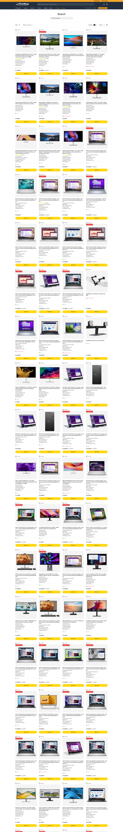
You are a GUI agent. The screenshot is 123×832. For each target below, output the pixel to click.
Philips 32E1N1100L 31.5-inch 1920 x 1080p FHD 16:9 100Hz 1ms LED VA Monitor (73, 621)
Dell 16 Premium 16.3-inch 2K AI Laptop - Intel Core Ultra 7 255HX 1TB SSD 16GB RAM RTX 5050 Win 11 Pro (96, 482)
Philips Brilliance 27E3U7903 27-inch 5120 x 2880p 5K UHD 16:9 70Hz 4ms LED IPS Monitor (49, 575)
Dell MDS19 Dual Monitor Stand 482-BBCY (95, 340)
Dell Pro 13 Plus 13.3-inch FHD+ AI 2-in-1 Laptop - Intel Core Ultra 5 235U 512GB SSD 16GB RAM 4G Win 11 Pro (96, 529)
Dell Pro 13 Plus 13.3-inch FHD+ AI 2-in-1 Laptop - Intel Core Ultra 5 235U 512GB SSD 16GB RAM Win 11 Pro (73, 762)
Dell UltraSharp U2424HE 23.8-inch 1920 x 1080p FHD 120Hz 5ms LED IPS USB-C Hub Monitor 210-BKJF (72, 104)
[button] (107, 4)
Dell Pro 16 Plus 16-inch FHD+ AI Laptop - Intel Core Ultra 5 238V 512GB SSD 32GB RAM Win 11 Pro (96, 669)
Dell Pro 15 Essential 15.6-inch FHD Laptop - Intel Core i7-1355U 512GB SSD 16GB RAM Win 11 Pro (26, 528)
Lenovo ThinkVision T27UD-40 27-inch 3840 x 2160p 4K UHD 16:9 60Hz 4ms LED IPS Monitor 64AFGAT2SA (96, 575)
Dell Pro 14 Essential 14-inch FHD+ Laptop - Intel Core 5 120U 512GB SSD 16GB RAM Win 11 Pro (73, 528)
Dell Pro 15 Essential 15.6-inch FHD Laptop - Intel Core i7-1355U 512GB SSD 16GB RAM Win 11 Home (73, 715)
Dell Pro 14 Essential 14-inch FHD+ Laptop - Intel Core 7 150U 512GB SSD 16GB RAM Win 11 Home (73, 294)
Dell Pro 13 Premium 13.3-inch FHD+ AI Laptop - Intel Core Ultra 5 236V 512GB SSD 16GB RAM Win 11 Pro (97, 809)
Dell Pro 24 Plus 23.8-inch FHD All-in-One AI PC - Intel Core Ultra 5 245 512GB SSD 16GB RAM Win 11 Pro (26, 575)
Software (46, 8)
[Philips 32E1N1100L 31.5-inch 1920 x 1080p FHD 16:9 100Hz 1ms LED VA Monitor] (73, 608)
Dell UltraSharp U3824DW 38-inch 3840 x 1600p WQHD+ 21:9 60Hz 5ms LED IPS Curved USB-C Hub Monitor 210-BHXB (49, 152)
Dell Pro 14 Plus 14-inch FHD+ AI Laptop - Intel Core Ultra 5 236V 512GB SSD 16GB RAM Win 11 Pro (96, 152)
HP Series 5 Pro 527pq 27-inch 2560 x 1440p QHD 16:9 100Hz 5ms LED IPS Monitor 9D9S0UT (25, 808)
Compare (91, 24)
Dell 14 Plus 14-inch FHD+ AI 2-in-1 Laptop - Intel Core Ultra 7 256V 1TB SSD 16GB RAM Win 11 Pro (73, 388)
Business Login (105, 0)
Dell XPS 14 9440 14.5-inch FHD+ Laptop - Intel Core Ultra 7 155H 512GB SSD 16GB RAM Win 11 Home (73, 342)
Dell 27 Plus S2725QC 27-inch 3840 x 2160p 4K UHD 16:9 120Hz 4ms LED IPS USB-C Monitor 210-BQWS (49, 388)
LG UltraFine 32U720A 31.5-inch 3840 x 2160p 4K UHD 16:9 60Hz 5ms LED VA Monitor (96, 621)
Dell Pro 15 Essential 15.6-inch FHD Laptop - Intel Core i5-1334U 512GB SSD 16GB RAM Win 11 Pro (49, 668)
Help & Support (97, 0)
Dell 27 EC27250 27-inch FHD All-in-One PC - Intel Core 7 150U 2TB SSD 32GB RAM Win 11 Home (49, 715)
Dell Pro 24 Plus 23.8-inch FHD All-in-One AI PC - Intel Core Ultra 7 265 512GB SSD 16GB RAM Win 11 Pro (49, 622)
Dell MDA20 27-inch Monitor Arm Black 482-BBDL (96, 294)
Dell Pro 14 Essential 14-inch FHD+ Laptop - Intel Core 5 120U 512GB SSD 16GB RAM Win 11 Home (25, 668)
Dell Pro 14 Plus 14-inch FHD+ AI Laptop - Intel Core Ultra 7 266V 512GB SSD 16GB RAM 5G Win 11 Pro (25, 248)
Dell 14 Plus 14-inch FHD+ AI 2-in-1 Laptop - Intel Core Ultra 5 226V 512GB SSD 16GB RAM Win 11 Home (96, 435)
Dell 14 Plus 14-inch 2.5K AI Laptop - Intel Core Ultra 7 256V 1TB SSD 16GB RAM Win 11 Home (96, 199)
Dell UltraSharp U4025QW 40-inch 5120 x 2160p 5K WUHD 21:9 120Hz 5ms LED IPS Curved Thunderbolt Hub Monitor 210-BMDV (26, 55)
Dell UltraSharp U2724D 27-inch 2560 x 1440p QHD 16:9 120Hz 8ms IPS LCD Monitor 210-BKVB (96, 103)
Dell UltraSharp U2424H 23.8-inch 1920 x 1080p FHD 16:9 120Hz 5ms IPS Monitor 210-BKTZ (25, 103)
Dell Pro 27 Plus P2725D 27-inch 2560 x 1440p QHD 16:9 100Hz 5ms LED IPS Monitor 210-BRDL (73, 808)
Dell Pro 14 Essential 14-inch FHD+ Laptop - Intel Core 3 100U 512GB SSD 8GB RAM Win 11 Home (49, 761)
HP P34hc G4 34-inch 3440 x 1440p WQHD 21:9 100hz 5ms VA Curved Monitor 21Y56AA (25, 621)
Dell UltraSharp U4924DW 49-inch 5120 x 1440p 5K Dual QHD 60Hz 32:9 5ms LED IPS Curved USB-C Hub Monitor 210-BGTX (25, 152)
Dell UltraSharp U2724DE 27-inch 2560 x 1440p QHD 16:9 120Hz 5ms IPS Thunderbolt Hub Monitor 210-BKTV (73, 152)
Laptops (25, 8)
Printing (39, 8)
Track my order (88, 7)
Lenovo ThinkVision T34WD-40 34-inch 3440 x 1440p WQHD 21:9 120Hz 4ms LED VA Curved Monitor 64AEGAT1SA (49, 809)
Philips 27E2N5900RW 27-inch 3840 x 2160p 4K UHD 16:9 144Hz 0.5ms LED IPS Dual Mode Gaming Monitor (26, 388)
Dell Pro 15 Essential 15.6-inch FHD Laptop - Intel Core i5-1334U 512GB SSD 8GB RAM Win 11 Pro (73, 668)
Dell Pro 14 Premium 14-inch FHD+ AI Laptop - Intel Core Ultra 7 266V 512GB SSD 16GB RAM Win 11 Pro (49, 342)
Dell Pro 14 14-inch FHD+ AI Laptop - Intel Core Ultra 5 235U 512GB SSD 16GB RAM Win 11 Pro (25, 294)
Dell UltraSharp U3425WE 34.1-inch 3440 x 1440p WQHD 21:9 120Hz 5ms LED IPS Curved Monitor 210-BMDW (49, 104)
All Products (18, 8)
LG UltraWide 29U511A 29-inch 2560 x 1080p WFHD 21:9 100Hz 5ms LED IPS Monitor (49, 528)
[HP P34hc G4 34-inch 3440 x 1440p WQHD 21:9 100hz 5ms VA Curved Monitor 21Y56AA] (26, 608)
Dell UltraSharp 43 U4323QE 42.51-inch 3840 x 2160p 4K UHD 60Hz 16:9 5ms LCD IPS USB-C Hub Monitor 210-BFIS (73, 55)
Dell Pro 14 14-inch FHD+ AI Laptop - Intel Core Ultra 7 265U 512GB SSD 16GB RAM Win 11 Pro (49, 247)
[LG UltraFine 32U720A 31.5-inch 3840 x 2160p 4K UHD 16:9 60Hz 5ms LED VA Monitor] (97, 608)
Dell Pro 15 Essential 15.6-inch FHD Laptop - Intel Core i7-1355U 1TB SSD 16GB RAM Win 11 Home (26, 715)
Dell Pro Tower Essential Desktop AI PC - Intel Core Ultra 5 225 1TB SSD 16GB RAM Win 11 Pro (96, 388)
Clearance (63, 8)
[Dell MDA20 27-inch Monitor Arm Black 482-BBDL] (97, 281)
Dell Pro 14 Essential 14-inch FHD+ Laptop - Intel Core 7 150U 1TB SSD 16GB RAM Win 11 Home (96, 761)
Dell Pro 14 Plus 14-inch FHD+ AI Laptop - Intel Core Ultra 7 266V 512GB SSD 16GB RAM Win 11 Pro (49, 200)
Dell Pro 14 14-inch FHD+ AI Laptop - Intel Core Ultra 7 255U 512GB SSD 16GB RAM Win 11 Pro (96, 247)
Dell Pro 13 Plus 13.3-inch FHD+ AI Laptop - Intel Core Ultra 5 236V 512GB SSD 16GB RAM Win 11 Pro (49, 482)
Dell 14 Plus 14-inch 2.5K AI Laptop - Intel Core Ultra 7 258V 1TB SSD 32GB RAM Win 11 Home (25, 341)
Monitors (32, 8)
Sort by (24, 24)
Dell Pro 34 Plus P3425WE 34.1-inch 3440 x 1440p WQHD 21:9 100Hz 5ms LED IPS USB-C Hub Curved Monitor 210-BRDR (26, 482)
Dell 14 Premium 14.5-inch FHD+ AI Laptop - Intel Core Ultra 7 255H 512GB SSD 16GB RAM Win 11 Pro (26, 200)
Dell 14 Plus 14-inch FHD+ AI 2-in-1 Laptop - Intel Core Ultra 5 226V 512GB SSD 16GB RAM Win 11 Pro (49, 295)
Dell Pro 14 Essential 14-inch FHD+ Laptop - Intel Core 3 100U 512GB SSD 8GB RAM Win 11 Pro (96, 715)
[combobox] (66, 4)
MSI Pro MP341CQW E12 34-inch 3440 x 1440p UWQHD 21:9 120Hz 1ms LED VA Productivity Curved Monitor (73, 482)
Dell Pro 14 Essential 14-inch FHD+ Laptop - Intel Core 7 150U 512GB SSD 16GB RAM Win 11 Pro (25, 761)
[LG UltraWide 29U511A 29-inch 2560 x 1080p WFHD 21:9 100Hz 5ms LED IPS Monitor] (49, 515)
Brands (50, 8)
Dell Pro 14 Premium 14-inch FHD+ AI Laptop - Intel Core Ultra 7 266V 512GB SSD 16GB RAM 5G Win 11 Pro (73, 248)
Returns (94, 7)
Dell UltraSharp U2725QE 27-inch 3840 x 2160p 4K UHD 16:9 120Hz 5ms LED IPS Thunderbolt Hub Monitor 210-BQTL (49, 55)
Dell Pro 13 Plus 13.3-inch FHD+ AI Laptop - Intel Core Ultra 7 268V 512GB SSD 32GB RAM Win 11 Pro (73, 575)
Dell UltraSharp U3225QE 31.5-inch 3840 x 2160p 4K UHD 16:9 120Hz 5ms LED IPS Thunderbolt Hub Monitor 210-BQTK (95, 55)
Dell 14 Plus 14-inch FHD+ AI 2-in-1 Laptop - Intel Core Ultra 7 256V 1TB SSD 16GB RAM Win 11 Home (73, 435)
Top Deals (57, 8)
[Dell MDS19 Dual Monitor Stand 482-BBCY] (97, 328)
